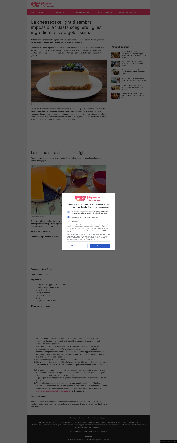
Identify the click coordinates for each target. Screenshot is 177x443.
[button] (88, 221)
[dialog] (88, 221)
